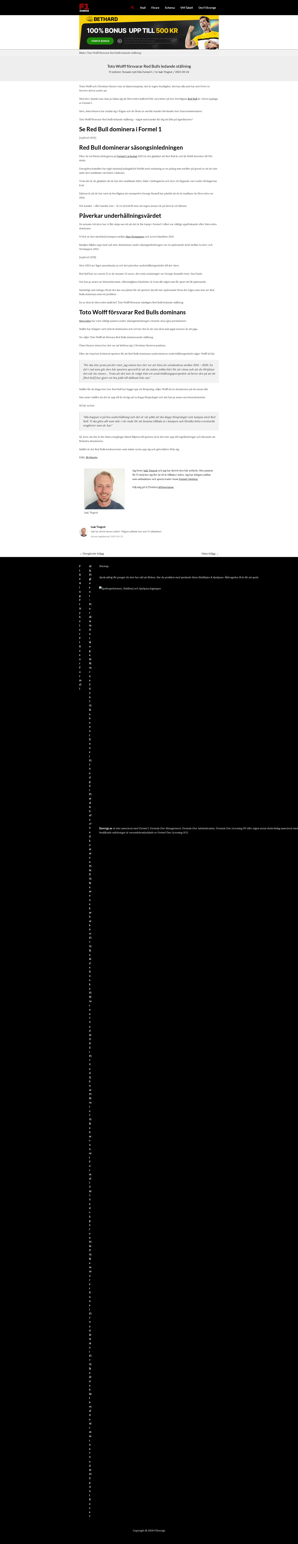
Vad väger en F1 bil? (90, 1225)
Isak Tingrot (150, 470)
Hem (82, 52)
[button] (132, 7)
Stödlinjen (204, 577)
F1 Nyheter (80, 616)
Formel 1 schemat (127, 156)
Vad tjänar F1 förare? (90, 1090)
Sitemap (104, 566)
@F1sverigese (166, 487)
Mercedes (85, 320)
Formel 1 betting (188, 479)
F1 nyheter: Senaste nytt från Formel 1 (130, 71)
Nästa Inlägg (210, 553)
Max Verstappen (135, 236)
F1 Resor (80, 650)
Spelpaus (218, 577)
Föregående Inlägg (91, 553)
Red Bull (192, 98)
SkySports (91, 457)
